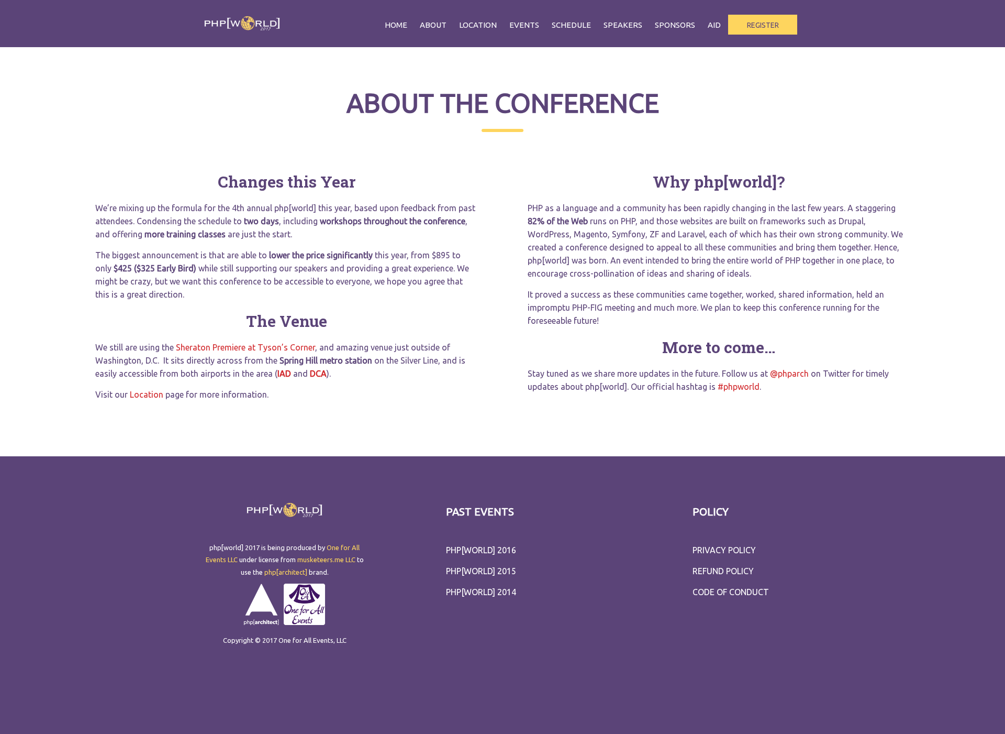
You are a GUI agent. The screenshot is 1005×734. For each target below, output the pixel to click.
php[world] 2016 (481, 550)
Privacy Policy (724, 550)
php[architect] (285, 572)
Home (396, 24)
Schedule (571, 24)
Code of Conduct (731, 592)
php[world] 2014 (481, 592)
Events (524, 24)
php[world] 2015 (481, 571)
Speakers (623, 24)
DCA (318, 373)
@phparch (789, 373)
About (433, 24)
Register (763, 25)
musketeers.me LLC (326, 559)
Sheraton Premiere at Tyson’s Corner (245, 347)
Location (478, 24)
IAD (284, 373)
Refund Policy (723, 571)
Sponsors (675, 24)
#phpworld (739, 386)
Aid (714, 24)
